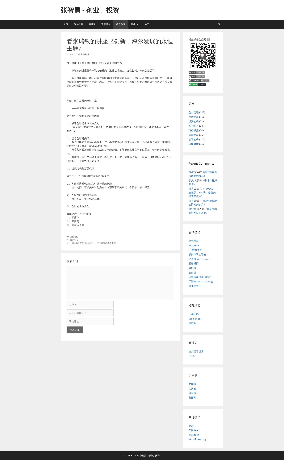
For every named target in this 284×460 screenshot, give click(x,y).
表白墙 (192, 272)
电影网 (192, 268)
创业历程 (194, 112)
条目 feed (194, 430)
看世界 (92, 24)
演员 (191, 180)
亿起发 (192, 388)
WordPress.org (197, 439)
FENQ (192, 356)
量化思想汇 (195, 286)
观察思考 (105, 24)
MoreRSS (194, 245)
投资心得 (194, 121)
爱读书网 (194, 263)
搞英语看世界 (196, 351)
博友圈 (192, 323)
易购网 (192, 384)
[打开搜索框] (219, 24)
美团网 (192, 397)
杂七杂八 (194, 126)
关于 (147, 24)
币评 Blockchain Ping (201, 281)
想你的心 (74, 239)
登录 (191, 425)
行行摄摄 (194, 130)
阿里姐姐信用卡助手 (200, 277)
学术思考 (194, 117)
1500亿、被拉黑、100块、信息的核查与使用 (202, 192)
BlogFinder (195, 318)
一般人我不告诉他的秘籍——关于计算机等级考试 (93, 243)
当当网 (192, 393)
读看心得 (120, 24)
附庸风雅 (194, 144)
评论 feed (194, 434)
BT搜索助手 (195, 250)
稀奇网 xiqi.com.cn (199, 259)
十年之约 (194, 314)
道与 (191, 172)
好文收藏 (78, 24)
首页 (66, 24)
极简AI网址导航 (197, 254)
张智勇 (192, 209)
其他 (133, 24)
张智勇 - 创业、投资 (90, 9)
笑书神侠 (194, 241)
